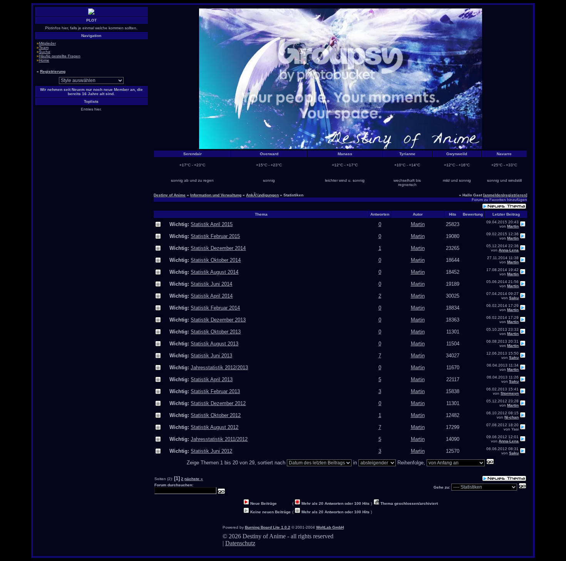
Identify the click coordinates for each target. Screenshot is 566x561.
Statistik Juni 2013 (211, 355)
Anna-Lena (509, 250)
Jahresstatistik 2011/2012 (219, 439)
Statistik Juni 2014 (211, 284)
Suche (44, 52)
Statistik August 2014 (214, 272)
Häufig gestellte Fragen (59, 56)
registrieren (515, 195)
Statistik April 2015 (212, 224)
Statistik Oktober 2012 (216, 415)
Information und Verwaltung (215, 195)
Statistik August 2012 (214, 427)
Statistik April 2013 (212, 379)
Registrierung (52, 71)
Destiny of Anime (170, 195)
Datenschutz (240, 543)
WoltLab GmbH (330, 527)
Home (44, 60)
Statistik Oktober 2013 (216, 332)
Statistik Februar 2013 (215, 391)
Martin (418, 224)
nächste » (193, 479)
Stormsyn (510, 393)
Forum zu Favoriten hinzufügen (499, 200)
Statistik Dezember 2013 (218, 320)
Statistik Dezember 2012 (218, 403)
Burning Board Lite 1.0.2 (267, 527)
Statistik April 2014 (212, 296)
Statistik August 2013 (214, 344)
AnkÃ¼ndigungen (262, 195)
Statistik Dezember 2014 (218, 248)
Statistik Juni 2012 (211, 451)
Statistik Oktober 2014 (216, 260)
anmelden (493, 195)
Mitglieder (47, 43)
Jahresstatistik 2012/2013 (219, 367)
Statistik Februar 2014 (215, 308)
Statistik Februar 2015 (215, 236)
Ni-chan (511, 417)
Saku (514, 298)
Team (44, 47)
